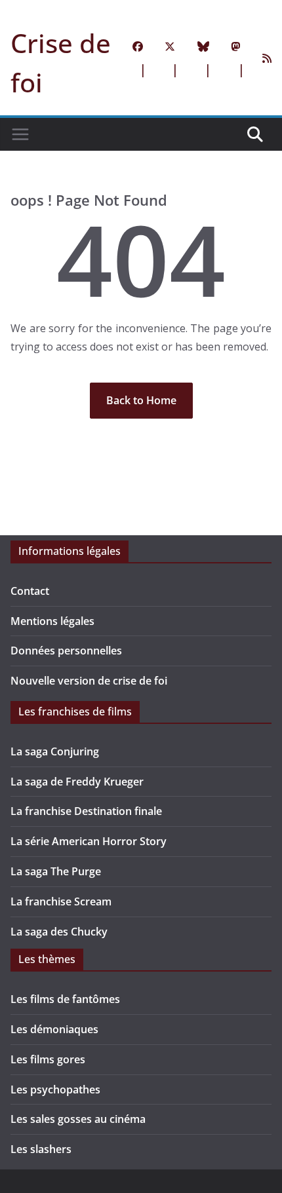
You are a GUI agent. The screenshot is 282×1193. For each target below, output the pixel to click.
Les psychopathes (55, 1089)
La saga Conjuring (54, 751)
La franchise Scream (60, 901)
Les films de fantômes (65, 999)
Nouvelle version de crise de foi (88, 680)
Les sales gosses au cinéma (78, 1119)
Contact (29, 591)
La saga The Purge (55, 871)
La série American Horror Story (88, 841)
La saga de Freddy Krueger (77, 781)
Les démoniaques (54, 1029)
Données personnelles (66, 650)
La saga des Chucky (59, 931)
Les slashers (40, 1149)
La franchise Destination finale (86, 811)
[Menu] (20, 134)
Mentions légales (52, 621)
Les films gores (47, 1059)
